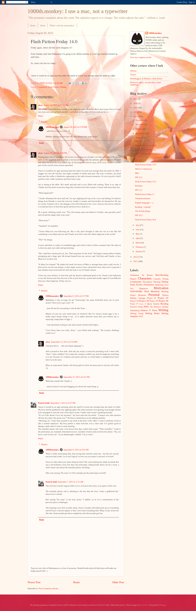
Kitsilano (139, 186)
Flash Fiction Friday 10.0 (145, 220)
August (139, 138)
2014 (135, 112)
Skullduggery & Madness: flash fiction (146, 79)
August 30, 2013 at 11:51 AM (56, 105)
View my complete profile (140, 57)
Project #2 (163, 298)
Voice (154, 310)
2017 (135, 99)
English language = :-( (144, 203)
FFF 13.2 (138, 161)
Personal (154, 294)
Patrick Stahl (43, 403)
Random (156, 304)
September (140, 133)
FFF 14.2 (138, 141)
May (138, 234)
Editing (165, 281)
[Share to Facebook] (83, 83)
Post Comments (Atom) (48, 588)
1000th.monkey (52, 127)
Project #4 (144, 300)
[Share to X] (80, 83)
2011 (135, 261)
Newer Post (34, 582)
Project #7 (134, 304)
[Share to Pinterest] (86, 83)
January (139, 251)
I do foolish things (142, 211)
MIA (137, 173)
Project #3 (134, 301)
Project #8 (142, 304)
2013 (135, 117)
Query (149, 304)
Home (33, 25)
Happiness (143, 288)
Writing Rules (152, 313)
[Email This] (74, 83)
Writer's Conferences (143, 169)
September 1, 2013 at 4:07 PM (62, 403)
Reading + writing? (143, 207)
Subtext (144, 310)
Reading (164, 303)
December (140, 120)
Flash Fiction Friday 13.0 (145, 165)
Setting (140, 307)
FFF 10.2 (138, 215)
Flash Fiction (53, 87)
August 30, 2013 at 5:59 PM (75, 127)
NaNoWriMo (136, 291)
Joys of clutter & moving (145, 150)
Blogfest (133, 279)
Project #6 (163, 300)
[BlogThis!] (77, 83)
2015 (135, 108)
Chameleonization (142, 198)
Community (42, 87)
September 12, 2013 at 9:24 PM (64, 342)
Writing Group (136, 313)
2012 (135, 257)
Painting (164, 291)
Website (133, 71)
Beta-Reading (161, 275)
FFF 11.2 (138, 190)
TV (150, 311)
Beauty (150, 275)
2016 (135, 103)
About (42, 25)
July (138, 225)
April (138, 238)
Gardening (159, 285)
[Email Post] (69, 83)
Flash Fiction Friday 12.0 (145, 182)
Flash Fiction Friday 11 (144, 194)
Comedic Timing (160, 279)
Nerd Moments (152, 291)
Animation (134, 275)
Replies (44, 122)
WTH (141, 316)
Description (147, 282)
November (140, 124)
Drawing (156, 282)
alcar (40, 105)
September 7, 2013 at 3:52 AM (70, 482)
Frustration (149, 284)
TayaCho (144, 605)
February (139, 247)
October (139, 129)
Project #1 (151, 298)
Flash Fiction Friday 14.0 (145, 145)
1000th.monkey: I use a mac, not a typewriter (78, 11)
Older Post (118, 582)
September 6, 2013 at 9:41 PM (76, 450)
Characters (144, 278)
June (138, 230)
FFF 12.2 (138, 177)
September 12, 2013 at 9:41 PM (77, 377)
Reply (40, 116)
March (138, 243)
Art (143, 275)
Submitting (134, 310)
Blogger (162, 605)
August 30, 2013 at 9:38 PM (55, 153)
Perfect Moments (138, 295)
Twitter (133, 75)
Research (133, 307)
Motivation (161, 288)
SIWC (146, 306)
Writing (63, 87)
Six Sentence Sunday (159, 307)
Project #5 (154, 301)
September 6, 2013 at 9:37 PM (76, 296)
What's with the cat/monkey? (62, 25)
